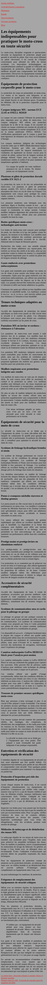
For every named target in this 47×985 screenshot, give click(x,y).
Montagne (5, 10)
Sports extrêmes (7, 3)
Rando (4, 14)
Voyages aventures (8, 21)
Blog (3, 25)
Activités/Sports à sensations (12, 7)
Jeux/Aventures (7, 18)
